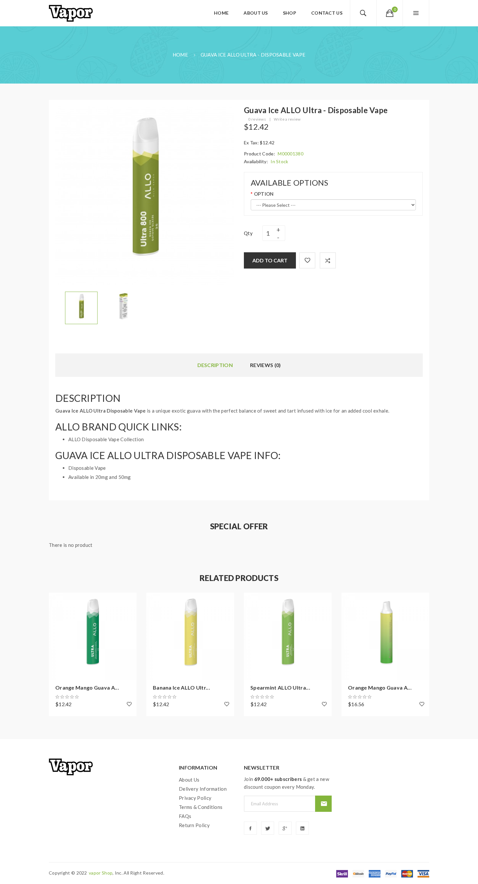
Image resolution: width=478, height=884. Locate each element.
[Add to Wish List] (307, 260)
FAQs (185, 816)
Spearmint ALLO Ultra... (280, 687)
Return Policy (194, 825)
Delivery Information (203, 789)
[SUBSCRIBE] (323, 804)
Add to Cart (269, 260)
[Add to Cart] (57, 601)
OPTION (263, 194)
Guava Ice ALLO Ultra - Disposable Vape (253, 55)
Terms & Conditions (200, 807)
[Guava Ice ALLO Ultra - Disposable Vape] (81, 307)
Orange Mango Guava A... (87, 687)
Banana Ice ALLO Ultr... (181, 687)
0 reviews (257, 119)
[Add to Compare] (328, 260)
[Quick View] (57, 636)
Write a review (287, 119)
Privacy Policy (195, 798)
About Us (189, 780)
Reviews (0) (265, 365)
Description (215, 365)
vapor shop (101, 873)
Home (180, 55)
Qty (248, 233)
